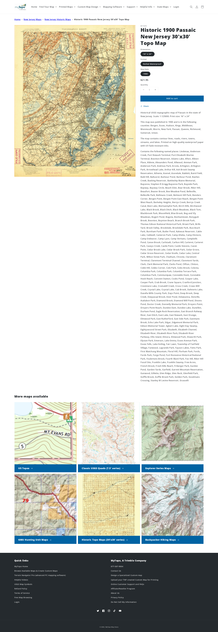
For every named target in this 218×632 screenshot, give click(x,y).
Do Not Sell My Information (124, 602)
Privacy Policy (117, 597)
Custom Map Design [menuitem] (88, 6)
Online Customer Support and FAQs (127, 584)
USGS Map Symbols (23, 584)
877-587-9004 (117, 566)
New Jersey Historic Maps (58, 19)
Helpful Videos (21, 580)
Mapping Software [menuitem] (112, 6)
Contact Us (116, 571)
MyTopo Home (21, 566)
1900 (145, 74)
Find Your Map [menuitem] (46, 6)
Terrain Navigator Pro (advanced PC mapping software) (40, 575)
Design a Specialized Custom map (126, 575)
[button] (191, 7)
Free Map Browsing (23, 597)
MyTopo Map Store (111, 627)
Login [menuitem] (176, 6)
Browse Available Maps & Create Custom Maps (36, 571)
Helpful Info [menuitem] (146, 6)
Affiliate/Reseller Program (123, 588)
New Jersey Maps (32, 19)
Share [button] (146, 106)
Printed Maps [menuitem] (66, 6)
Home (17, 19)
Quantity (144, 85)
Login (17, 602)
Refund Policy (20, 588)
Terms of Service (22, 593)
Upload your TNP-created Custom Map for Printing (134, 580)
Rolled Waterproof (152, 64)
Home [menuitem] (34, 6)
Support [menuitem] (131, 6)
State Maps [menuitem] (163, 6)
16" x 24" (147, 54)
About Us (115, 593)
